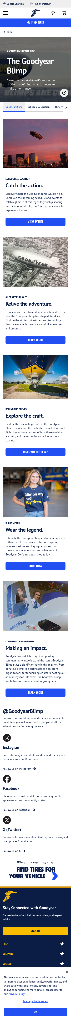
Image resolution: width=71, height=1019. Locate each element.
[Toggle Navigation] (5, 13)
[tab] (14, 107)
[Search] (53, 13)
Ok (35, 1012)
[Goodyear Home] (35, 13)
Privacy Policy (16, 994)
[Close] (67, 972)
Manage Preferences (35, 1001)
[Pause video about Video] (64, 93)
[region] (35, 993)
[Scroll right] (66, 107)
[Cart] (64, 13)
